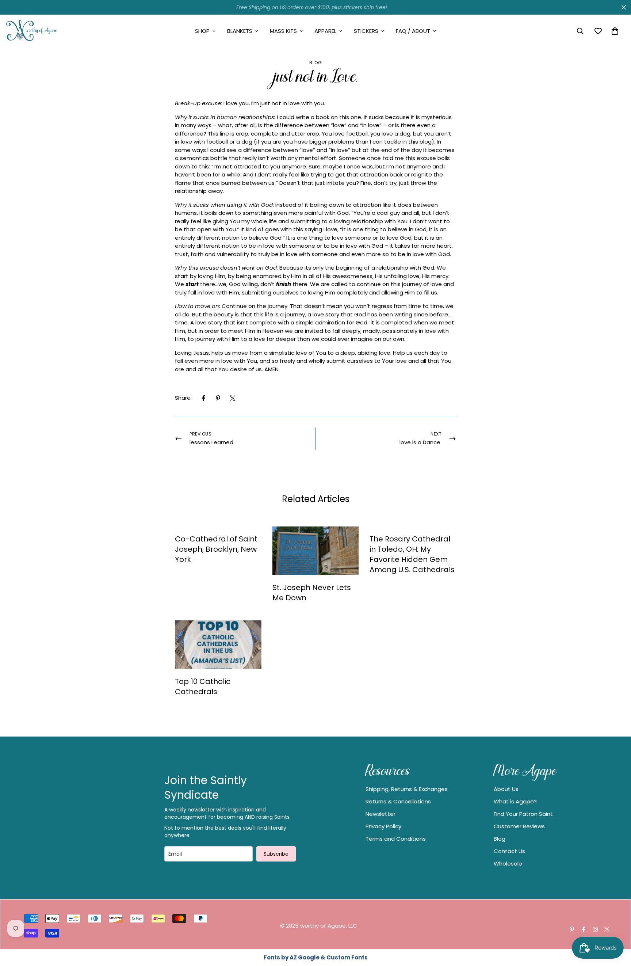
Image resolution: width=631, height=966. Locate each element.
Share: (183, 398)
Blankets (239, 31)
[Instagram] (595, 929)
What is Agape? (515, 801)
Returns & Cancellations (398, 801)
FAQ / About (413, 31)
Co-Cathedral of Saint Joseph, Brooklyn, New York (216, 549)
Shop (202, 31)
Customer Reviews (519, 826)
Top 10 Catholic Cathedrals (202, 686)
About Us (506, 789)
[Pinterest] (218, 398)
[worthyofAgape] (31, 31)
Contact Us (509, 851)
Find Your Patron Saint (523, 814)
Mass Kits (283, 31)
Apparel (325, 31)
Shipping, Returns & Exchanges (407, 789)
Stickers (366, 31)
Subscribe (276, 853)
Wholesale (508, 863)
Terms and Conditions (396, 839)
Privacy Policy (383, 826)
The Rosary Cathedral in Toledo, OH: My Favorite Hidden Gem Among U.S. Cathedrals (412, 554)
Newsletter (380, 814)
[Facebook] (203, 398)
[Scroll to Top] (616, 926)
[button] (615, 31)
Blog (315, 63)
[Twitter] (232, 398)
